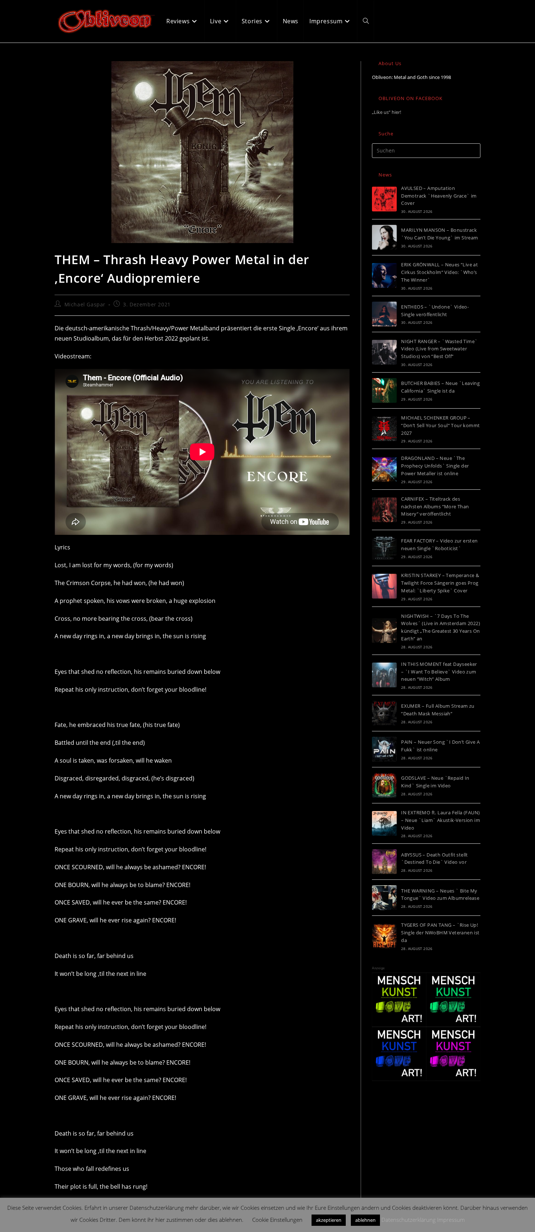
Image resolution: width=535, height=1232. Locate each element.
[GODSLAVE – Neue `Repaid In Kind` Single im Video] (384, 785)
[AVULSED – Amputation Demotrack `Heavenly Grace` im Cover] (384, 199)
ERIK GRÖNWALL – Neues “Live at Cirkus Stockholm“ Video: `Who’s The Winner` (439, 272)
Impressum (451, 1219)
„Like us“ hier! (386, 112)
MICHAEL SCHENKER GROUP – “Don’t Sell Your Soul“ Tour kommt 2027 (440, 425)
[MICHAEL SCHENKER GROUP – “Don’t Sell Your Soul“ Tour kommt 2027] (384, 428)
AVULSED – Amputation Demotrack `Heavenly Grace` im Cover (439, 196)
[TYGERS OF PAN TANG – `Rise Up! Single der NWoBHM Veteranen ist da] (384, 936)
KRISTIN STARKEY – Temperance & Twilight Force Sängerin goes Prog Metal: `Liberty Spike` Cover (440, 583)
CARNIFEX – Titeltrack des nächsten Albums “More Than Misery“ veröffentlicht (435, 506)
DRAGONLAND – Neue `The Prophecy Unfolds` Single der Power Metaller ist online (435, 466)
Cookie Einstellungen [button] (277, 1219)
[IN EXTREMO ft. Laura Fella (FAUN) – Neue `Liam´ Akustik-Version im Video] (384, 823)
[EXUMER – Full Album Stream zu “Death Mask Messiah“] (384, 713)
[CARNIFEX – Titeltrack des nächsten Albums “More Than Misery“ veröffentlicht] (384, 509)
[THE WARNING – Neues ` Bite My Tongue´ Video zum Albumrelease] (384, 897)
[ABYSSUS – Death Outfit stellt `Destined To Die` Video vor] (384, 861)
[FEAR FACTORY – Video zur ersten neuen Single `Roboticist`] (384, 548)
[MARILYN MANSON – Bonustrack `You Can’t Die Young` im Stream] (384, 237)
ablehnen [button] (365, 1220)
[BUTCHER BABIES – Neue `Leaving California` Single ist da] (384, 390)
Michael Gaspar (85, 304)
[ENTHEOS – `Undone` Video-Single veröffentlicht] (384, 314)
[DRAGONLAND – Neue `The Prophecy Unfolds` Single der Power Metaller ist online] (384, 469)
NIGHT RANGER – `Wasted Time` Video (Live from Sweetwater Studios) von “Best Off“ (439, 349)
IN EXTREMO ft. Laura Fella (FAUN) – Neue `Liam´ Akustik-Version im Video (440, 820)
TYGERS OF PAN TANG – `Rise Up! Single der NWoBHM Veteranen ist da (440, 932)
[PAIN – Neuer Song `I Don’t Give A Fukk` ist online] (384, 749)
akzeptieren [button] (328, 1220)
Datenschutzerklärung (408, 1219)
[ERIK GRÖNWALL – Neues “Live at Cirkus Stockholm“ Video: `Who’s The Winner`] (384, 275)
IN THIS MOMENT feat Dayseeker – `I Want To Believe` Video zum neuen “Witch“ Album (439, 672)
